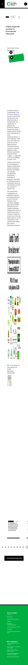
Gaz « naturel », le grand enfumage (13, 647)
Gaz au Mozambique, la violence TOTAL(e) (13, 654)
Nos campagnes (12, 641)
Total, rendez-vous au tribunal (13, 644)
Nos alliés (9, 629)
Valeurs (9, 621)
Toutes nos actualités (14, 558)
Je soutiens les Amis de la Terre (14, 632)
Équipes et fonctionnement (11, 624)
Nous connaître (12, 613)
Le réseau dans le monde (13, 627)
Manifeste (10, 617)
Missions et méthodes (13, 619)
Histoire (9, 614)
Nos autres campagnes (13, 656)
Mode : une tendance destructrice (12, 650)
